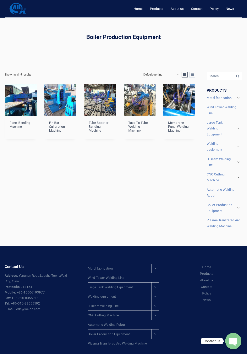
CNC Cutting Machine (216, 177)
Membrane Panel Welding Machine (178, 127)
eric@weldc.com (23, 309)
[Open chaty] (233, 341)
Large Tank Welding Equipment (215, 128)
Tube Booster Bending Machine (98, 127)
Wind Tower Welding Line (221, 110)
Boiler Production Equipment (219, 208)
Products (156, 9)
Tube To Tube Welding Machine (138, 127)
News (230, 9)
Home (138, 9)
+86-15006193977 (25, 292)
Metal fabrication (219, 98)
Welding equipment (214, 146)
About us (177, 9)
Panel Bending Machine (19, 124)
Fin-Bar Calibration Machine (57, 127)
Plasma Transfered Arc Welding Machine (223, 223)
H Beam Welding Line (219, 162)
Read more (17, 138)
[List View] (192, 74)
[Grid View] (185, 74)
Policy (214, 9)
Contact (197, 9)
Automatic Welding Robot (220, 192)
